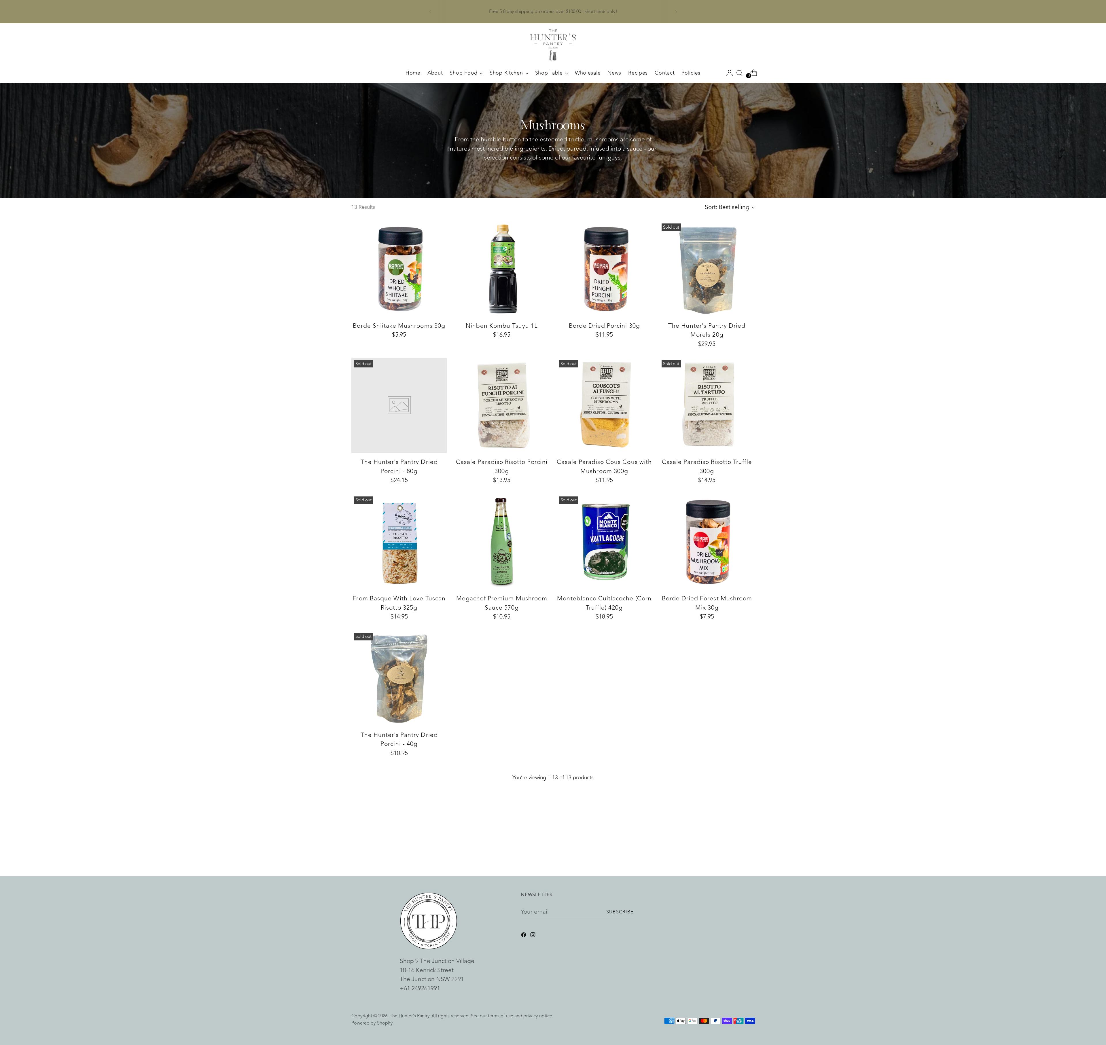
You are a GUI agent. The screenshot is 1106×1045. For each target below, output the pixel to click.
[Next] (676, 11)
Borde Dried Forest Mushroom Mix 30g (707, 603)
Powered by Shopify (372, 1023)
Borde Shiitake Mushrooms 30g (399, 326)
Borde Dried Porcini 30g (604, 326)
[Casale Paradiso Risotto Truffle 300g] (707, 405)
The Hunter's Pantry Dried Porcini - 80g (399, 466)
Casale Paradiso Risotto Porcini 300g (502, 466)
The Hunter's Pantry (409, 1015)
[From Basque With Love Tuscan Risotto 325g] (399, 541)
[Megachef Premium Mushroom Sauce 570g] (501, 541)
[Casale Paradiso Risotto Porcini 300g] (501, 405)
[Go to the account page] (727, 73)
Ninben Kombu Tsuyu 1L (502, 326)
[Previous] (430, 11)
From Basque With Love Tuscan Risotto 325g (399, 603)
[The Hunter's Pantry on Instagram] (533, 935)
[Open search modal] (739, 73)
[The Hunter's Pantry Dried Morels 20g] (707, 268)
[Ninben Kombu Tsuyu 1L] (501, 268)
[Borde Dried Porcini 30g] (604, 268)
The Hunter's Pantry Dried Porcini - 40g (399, 739)
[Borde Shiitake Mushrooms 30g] (399, 268)
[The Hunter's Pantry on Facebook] (524, 935)
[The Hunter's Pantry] (553, 45)
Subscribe (620, 911)
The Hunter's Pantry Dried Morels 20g (706, 330)
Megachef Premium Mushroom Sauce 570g (501, 603)
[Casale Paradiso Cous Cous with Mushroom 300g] (604, 405)
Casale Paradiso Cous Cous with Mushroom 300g (604, 466)
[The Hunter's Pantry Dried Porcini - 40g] (399, 678)
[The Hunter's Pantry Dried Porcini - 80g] (399, 405)
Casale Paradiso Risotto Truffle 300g (707, 466)
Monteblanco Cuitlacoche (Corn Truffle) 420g (604, 603)
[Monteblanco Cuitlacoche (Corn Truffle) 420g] (604, 541)
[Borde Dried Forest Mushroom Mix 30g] (707, 541)
